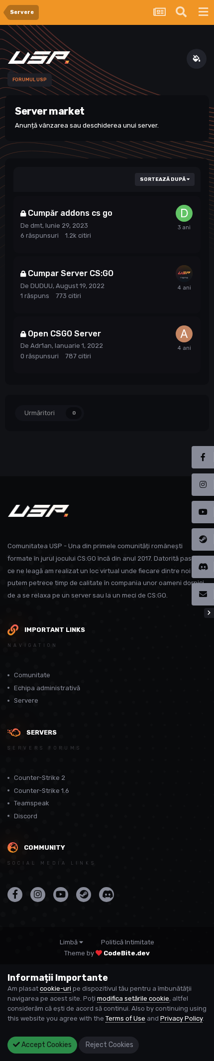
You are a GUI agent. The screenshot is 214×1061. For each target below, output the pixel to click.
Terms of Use (125, 1018)
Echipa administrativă (47, 688)
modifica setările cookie (133, 998)
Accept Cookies (46, 1045)
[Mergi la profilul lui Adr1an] (184, 333)
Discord (25, 816)
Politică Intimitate (127, 942)
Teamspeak (31, 803)
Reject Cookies (108, 1045)
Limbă (69, 942)
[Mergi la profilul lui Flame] (184, 273)
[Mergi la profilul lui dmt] (184, 213)
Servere (26, 700)
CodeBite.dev (127, 953)
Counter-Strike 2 (39, 777)
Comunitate (32, 675)
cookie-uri (55, 988)
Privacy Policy (181, 1018)
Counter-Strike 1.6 (41, 790)
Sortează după (163, 179)
